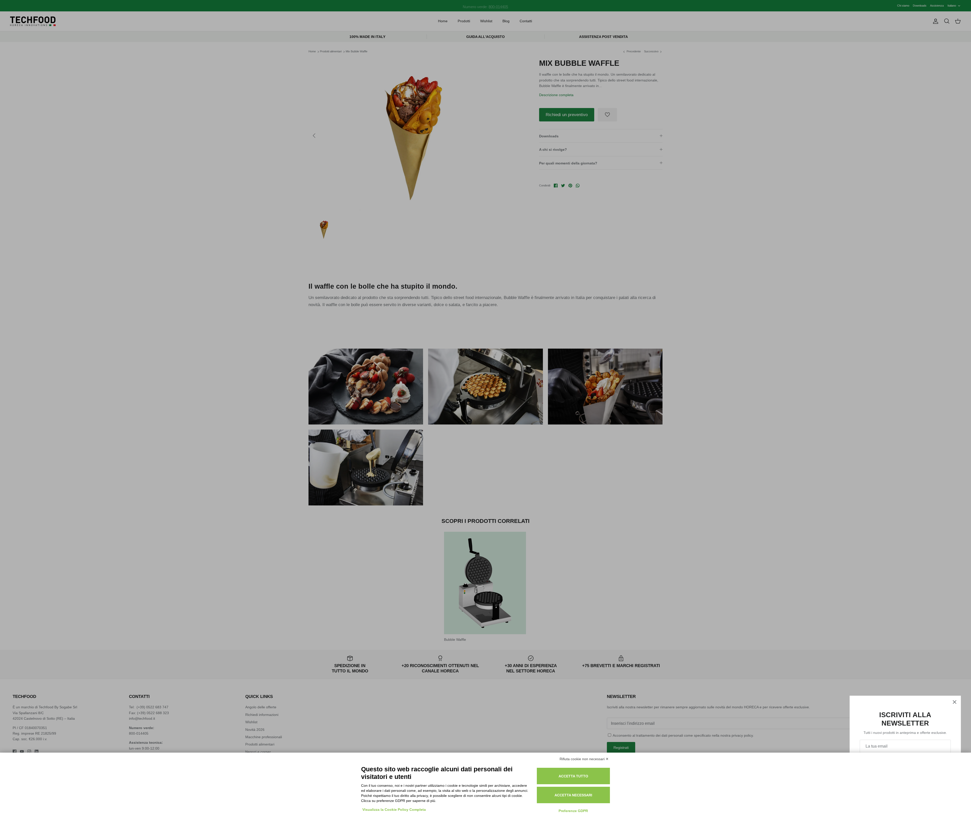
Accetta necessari (573, 795)
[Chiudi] (954, 702)
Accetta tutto (573, 776)
